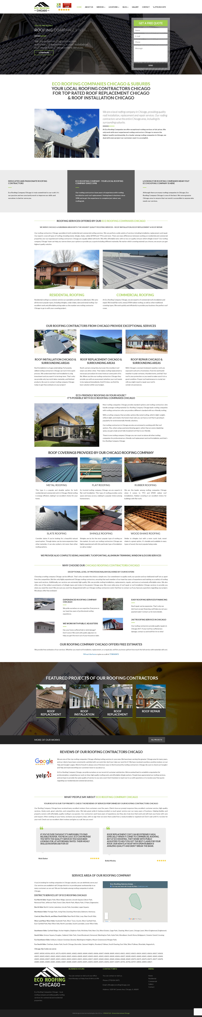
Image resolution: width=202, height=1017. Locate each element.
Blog (125, 7)
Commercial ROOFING (135, 295)
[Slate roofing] (57, 518)
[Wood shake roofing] (145, 518)
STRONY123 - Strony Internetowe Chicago (116, 1013)
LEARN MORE (44, 52)
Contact (146, 7)
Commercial (152, 981)
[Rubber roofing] (145, 469)
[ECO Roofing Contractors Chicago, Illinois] (42, 5)
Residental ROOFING (66, 295)
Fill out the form (89, 654)
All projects (156, 740)
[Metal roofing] (57, 469)
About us (89, 7)
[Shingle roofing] (101, 518)
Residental (152, 978)
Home (79, 7)
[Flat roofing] (101, 469)
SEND (150, 65)
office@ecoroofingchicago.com (118, 985)
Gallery (135, 7)
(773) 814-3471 (160, 7)
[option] (56, 481)
